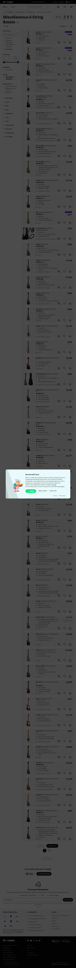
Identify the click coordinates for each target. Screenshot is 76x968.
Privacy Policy (62, 495)
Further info (52, 491)
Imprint (55, 495)
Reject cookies (43, 491)
